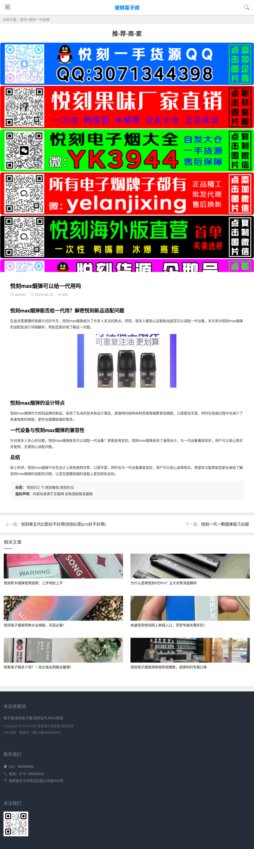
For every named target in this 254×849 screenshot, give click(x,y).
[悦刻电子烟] (127, 10)
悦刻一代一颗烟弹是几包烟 (225, 524)
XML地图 (9, 732)
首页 (23, 19)
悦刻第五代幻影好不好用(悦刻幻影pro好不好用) (63, 524)
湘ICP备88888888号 (46, 732)
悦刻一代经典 (39, 19)
